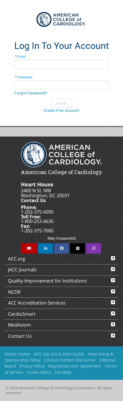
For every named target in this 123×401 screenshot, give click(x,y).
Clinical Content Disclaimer (70, 360)
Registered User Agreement (74, 366)
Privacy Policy (32, 366)
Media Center (18, 354)
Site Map (63, 372)
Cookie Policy (39, 372)
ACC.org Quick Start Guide (59, 354)
